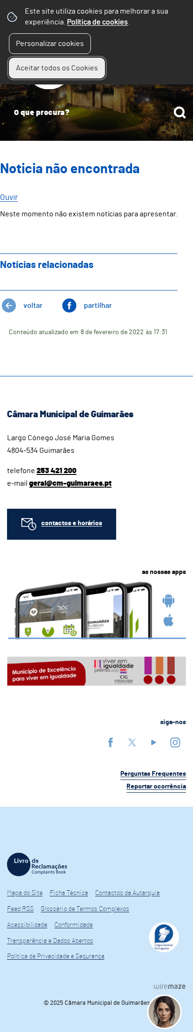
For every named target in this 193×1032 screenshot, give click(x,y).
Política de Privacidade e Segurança (55, 956)
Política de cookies (97, 22)
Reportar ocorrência (156, 786)
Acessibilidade (27, 925)
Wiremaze (169, 986)
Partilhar (98, 305)
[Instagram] (175, 742)
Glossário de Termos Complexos (85, 909)
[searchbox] (96, 112)
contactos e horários (71, 523)
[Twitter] (132, 742)
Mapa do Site (25, 893)
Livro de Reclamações (37, 864)
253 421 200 (56, 470)
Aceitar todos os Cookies (57, 68)
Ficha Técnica (69, 893)
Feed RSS (20, 909)
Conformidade (73, 925)
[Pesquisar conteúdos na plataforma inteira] (180, 112)
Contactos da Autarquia (127, 893)
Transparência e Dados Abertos (50, 941)
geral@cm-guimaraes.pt (70, 483)
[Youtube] (153, 742)
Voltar (33, 305)
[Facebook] (110, 742)
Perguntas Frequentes (153, 774)
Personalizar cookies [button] (50, 43)
